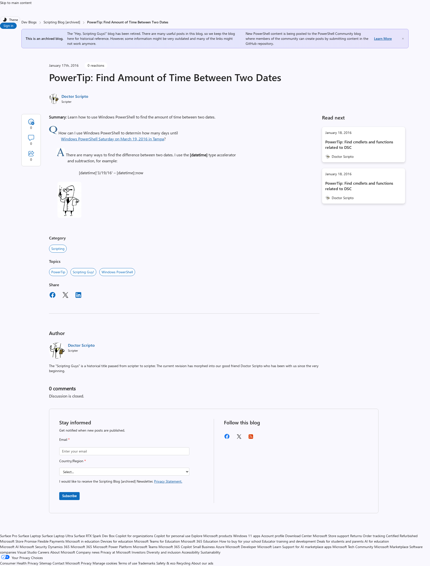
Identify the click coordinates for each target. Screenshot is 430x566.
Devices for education (117, 541)
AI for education (377, 541)
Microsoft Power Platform (112, 546)
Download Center (298, 535)
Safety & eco (165, 563)
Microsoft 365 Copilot (175, 546)
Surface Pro (8, 535)
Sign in (8, 25)
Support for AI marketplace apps (306, 546)
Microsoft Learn (269, 546)
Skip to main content (16, 2)
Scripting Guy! (83, 272)
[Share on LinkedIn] (78, 295)
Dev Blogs (29, 22)
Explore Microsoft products (211, 535)
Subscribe (69, 495)
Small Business (204, 546)
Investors (139, 552)
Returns (356, 535)
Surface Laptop (29, 535)
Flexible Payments (51, 541)
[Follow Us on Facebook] (227, 438)
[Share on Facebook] (52, 295)
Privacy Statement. (168, 481)
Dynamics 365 (59, 546)
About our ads (202, 563)
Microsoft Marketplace (391, 546)
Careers (43, 552)
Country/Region (72, 460)
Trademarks (146, 563)
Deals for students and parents (340, 541)
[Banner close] (403, 38)
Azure (220, 546)
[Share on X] (65, 295)
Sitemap (45, 563)
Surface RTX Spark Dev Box (94, 535)
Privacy (87, 563)
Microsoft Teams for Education (157, 541)
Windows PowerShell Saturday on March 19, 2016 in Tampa (112, 138)
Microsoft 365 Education (199, 541)
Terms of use (127, 563)
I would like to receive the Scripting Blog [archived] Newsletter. (120, 481)
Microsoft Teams (145, 546)
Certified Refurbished (402, 535)
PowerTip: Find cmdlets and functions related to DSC (359, 144)
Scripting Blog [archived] (62, 22)
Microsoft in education (82, 541)
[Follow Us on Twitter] (239, 438)
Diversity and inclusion (164, 552)
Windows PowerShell (117, 272)
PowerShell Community (335, 33)
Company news (88, 552)
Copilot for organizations (134, 535)
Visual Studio (27, 552)
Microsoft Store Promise (18, 541)
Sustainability (210, 552)
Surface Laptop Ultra (57, 535)
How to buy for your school (240, 541)
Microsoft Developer (240, 546)
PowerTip (58, 272)
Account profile (272, 535)
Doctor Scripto (74, 96)
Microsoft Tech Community (352, 546)
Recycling (183, 563)
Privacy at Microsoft (116, 552)
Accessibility (191, 552)
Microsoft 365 (81, 546)
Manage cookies (105, 563)
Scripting (57, 248)
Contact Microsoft (66, 563)
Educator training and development (289, 541)
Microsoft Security (33, 546)
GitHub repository (259, 43)
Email (64, 439)
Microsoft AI (9, 546)
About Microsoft (62, 552)
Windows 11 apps (246, 535)
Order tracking (374, 535)
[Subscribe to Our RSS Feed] (251, 438)
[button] (53, 132)
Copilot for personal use (172, 535)
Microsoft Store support (331, 535)
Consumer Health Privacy (19, 563)
